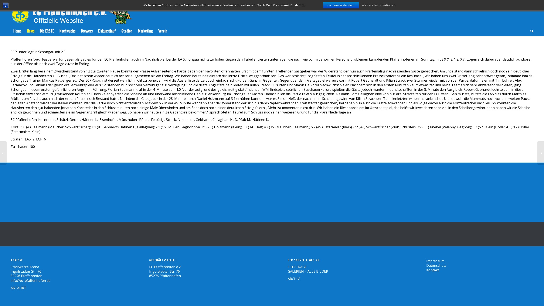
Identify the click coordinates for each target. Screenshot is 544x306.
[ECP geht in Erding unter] (3, 153)
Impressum (435, 261)
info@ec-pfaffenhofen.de (30, 280)
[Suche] (530, 31)
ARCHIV (294, 278)
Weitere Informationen (379, 5)
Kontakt (432, 270)
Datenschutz (436, 265)
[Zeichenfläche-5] (71, 13)
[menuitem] (17, 31)
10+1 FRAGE (297, 267)
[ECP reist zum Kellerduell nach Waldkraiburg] (540, 153)
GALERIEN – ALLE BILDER (308, 271)
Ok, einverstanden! (341, 5)
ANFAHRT (18, 288)
